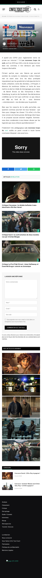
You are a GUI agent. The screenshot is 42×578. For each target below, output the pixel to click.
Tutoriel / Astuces (7, 527)
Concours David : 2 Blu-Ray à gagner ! (27, 473)
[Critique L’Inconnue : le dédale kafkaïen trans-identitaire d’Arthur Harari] (21, 192)
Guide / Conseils (7, 514)
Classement (5, 505)
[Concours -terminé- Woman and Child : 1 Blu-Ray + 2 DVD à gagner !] (7, 486)
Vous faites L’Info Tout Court (11, 541)
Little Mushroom (12, 43)
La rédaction (6, 535)
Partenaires (5, 544)
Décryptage (5, 511)
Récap (4, 520)
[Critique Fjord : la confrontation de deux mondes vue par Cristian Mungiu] (21, 221)
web (6, 130)
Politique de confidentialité (10, 547)
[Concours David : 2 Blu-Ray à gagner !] (7, 476)
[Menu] (3, 9)
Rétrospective (6, 524)
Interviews (5, 517)
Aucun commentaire (10, 46)
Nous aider (21, 2)
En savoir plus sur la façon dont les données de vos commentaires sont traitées (21, 337)
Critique (4, 508)
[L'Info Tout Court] (20, 9)
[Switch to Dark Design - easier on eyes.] (38, 9)
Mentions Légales (7, 550)
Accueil (4, 16)
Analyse (4, 502)
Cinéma (6, 27)
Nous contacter (7, 538)
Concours (7, 467)
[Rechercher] (35, 9)
